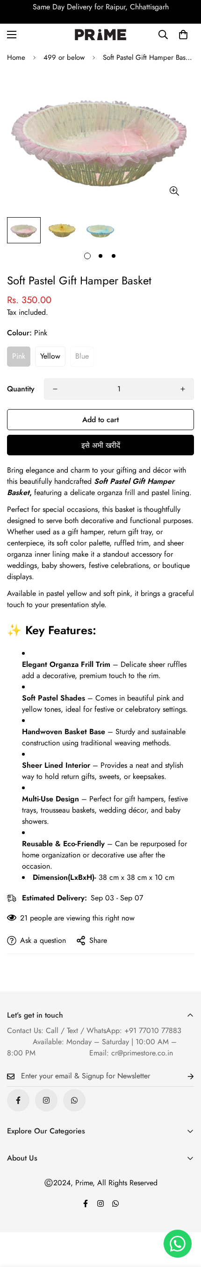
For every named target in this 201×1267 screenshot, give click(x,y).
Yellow (50, 356)
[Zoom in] (174, 190)
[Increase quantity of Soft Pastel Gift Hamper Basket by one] (183, 389)
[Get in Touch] (74, 1100)
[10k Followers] (46, 1100)
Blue (82, 356)
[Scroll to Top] (184, 1217)
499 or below (64, 57)
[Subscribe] (183, 1076)
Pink (18, 356)
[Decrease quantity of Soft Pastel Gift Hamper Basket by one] (55, 389)
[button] (183, 34)
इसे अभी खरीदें (100, 445)
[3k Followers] (18, 1100)
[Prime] (100, 34)
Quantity (21, 388)
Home (16, 57)
